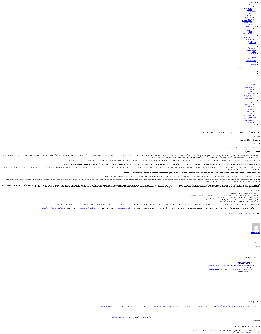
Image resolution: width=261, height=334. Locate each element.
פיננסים (249, 10)
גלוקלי (250, 28)
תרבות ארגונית (251, 19)
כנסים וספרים (248, 39)
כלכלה (205, 306)
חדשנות (249, 30)
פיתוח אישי (228, 213)
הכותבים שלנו (252, 48)
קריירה (124, 306)
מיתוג (195, 306)
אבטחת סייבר (247, 306)
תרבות (115, 306)
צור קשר (253, 53)
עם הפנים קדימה (251, 26)
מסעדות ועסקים (247, 37)
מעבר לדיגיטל (182, 306)
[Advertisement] (241, 285)
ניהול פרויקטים (152, 306)
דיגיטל (225, 306)
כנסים (202, 306)
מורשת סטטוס (247, 34)
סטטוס (254, 46)
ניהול (171, 306)
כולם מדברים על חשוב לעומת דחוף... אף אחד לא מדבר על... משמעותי (230, 265)
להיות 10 (249, 15)
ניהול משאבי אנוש (161, 306)
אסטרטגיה (252, 2)
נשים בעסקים (248, 17)
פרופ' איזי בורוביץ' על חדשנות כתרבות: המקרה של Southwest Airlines (229, 269)
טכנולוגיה (210, 306)
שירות (250, 24)
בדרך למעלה (248, 23)
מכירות (192, 306)
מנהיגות (188, 306)
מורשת (198, 306)
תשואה (102, 306)
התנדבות (239, 213)
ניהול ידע (249, 4)
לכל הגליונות (252, 43)
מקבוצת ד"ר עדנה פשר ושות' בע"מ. (121, 317)
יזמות (250, 32)
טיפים (250, 41)
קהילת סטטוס (251, 35)
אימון (243, 213)
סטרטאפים (145, 306)
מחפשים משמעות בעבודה (244, 262)
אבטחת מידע (253, 306)
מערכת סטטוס (255, 233)
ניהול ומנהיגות (252, 12)
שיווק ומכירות (248, 6)
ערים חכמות (139, 306)
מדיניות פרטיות (130, 319)
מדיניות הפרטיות (245, 332)
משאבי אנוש (248, 8)
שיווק (121, 306)
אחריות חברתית (247, 21)
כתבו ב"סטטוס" (251, 50)
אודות (254, 52)
